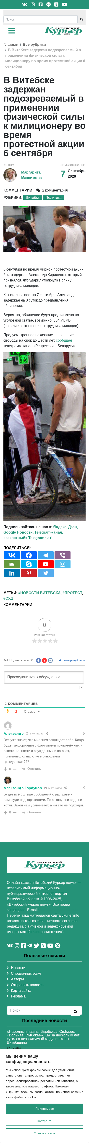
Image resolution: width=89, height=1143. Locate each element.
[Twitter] (46, 573)
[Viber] (63, 555)
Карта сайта (21, 990)
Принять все (44, 1108)
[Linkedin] (12, 573)
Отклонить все (44, 1133)
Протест (73, 593)
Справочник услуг (26, 973)
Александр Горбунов (23, 788)
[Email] (12, 564)
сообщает (64, 340)
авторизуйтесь (74, 660)
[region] (44, 1096)
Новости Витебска (40, 593)
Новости (18, 968)
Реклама (18, 996)
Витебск (32, 197)
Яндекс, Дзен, (65, 527)
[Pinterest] (29, 573)
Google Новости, (18, 532)
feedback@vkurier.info (59, 910)
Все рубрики (34, 44)
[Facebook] (29, 555)
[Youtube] (46, 564)
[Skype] (29, 564)
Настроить (44, 1121)
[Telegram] (46, 555)
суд (9, 598)
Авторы (17, 979)
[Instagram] (63, 564)
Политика (53, 197)
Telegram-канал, (48, 532)
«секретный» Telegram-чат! (27, 538)
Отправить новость (27, 985)
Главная (10, 44)
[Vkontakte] (12, 555)
